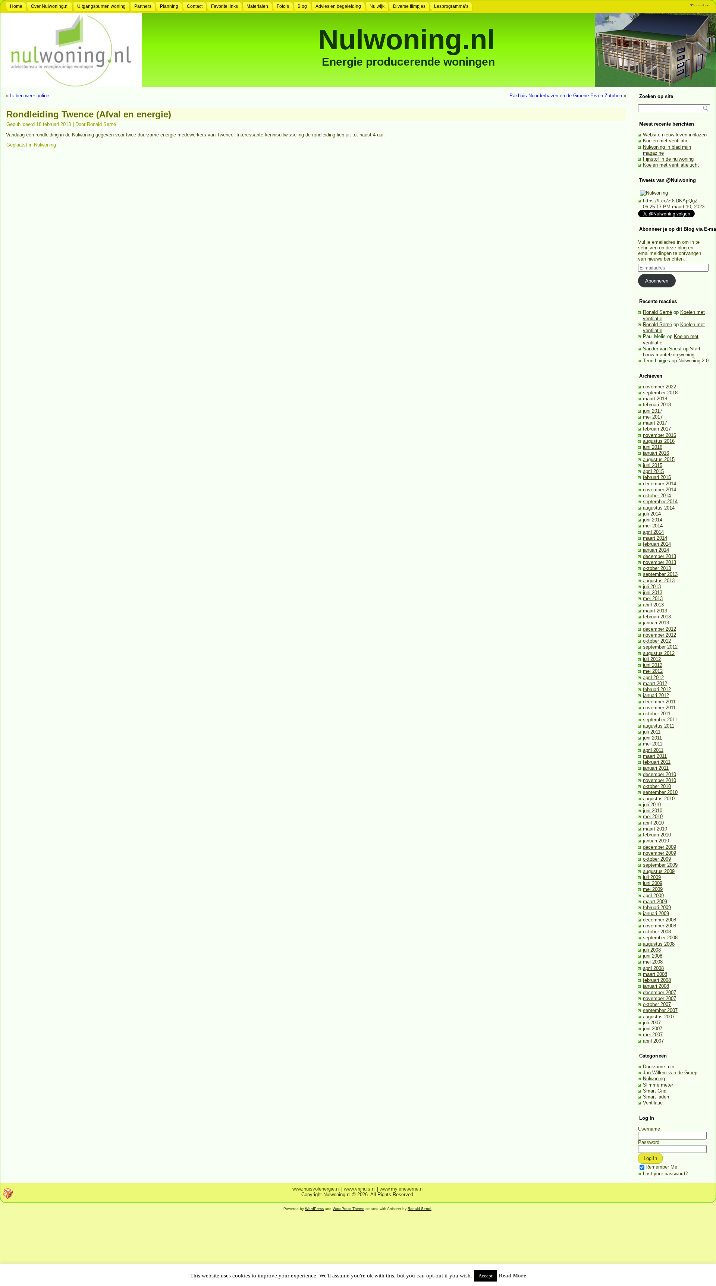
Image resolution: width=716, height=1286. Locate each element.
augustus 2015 (659, 459)
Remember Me (661, 1167)
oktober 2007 (657, 1004)
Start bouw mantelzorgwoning (671, 351)
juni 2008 (652, 956)
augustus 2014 (659, 508)
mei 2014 (653, 526)
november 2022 (659, 387)
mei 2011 (652, 744)
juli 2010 (652, 804)
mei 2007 (653, 1034)
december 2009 (659, 847)
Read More (512, 1276)
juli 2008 (652, 950)
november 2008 (659, 926)
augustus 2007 (659, 1016)
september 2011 (660, 719)
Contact (194, 6)
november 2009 (659, 853)
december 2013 (659, 556)
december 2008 (659, 920)
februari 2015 (657, 477)
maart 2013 (655, 611)
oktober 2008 (657, 931)
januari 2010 (656, 841)
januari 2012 (656, 695)
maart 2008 (655, 974)
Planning (169, 6)
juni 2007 (652, 1028)
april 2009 (653, 895)
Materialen (257, 6)
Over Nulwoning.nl (50, 6)
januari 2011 (656, 768)
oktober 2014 (657, 495)
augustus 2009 (659, 871)
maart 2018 (655, 398)
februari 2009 (657, 907)
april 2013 (653, 605)
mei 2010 (653, 816)
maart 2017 (655, 423)
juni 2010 (652, 810)
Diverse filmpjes (409, 6)
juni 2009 (652, 883)
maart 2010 (655, 829)
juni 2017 (652, 411)
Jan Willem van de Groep (670, 1072)
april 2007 (653, 1041)
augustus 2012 (659, 653)
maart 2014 (655, 538)
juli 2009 (652, 877)
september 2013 (660, 574)
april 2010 (653, 823)
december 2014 (659, 483)
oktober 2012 (657, 641)
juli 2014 (652, 514)
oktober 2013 (657, 568)
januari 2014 (656, 550)
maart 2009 (655, 901)
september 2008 (660, 937)
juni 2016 (652, 447)
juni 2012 (652, 665)
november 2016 (659, 435)
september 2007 (660, 1010)
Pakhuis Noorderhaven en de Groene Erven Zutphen (565, 95)
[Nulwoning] (654, 193)
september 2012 (660, 647)
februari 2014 (657, 544)
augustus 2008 (659, 944)
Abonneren (656, 281)
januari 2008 (656, 986)
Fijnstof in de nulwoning (668, 159)
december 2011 (659, 702)
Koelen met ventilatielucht (671, 165)
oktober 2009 (657, 859)
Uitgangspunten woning (101, 6)
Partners (142, 6)
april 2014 (653, 532)
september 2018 (660, 392)
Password (648, 1142)
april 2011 (653, 750)
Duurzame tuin (658, 1066)
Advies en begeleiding (338, 6)
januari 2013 (656, 622)
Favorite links (224, 6)
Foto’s (283, 6)
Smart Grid (654, 1091)
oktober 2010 (657, 786)
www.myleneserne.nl (402, 1189)
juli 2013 (652, 586)
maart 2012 (655, 683)
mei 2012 (653, 671)
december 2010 (659, 774)
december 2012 (659, 629)
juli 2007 (652, 1022)
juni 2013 (652, 592)
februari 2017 (657, 429)
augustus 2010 (659, 798)
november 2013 (659, 562)
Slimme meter (658, 1085)
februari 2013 (657, 617)
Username (649, 1129)
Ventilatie (653, 1103)
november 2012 (659, 635)
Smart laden (656, 1097)
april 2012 (653, 677)
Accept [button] (485, 1276)
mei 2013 (653, 598)
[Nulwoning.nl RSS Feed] (8, 1194)
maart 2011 (655, 756)
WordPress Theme (348, 1209)
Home (16, 6)
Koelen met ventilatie (665, 141)
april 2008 (653, 968)
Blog (302, 6)
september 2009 (660, 865)
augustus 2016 (659, 441)
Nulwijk (377, 6)
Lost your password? (665, 1173)
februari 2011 (657, 762)
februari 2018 (657, 404)
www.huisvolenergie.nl (316, 1189)
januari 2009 (656, 913)
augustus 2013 (659, 580)
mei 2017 (653, 417)
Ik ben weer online (29, 95)
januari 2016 (656, 453)
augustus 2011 (658, 726)
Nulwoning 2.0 (693, 360)
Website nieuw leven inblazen (675, 135)
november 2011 (659, 707)
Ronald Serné (101, 124)
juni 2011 (652, 738)
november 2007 (659, 998)
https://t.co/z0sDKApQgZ (670, 201)
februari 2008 (657, 980)
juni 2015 (652, 465)
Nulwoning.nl (406, 39)
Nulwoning (45, 145)
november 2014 (659, 489)
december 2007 (659, 992)
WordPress (314, 1209)
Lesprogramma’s (451, 6)
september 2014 (660, 501)
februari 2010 (657, 835)
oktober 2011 (657, 713)
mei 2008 (653, 962)
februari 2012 (657, 689)
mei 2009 (653, 889)
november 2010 (659, 780)
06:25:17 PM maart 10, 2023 (673, 206)
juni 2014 (652, 520)
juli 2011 (651, 732)
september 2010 (660, 792)
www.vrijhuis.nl (360, 1189)
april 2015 (653, 471)
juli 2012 (652, 659)
